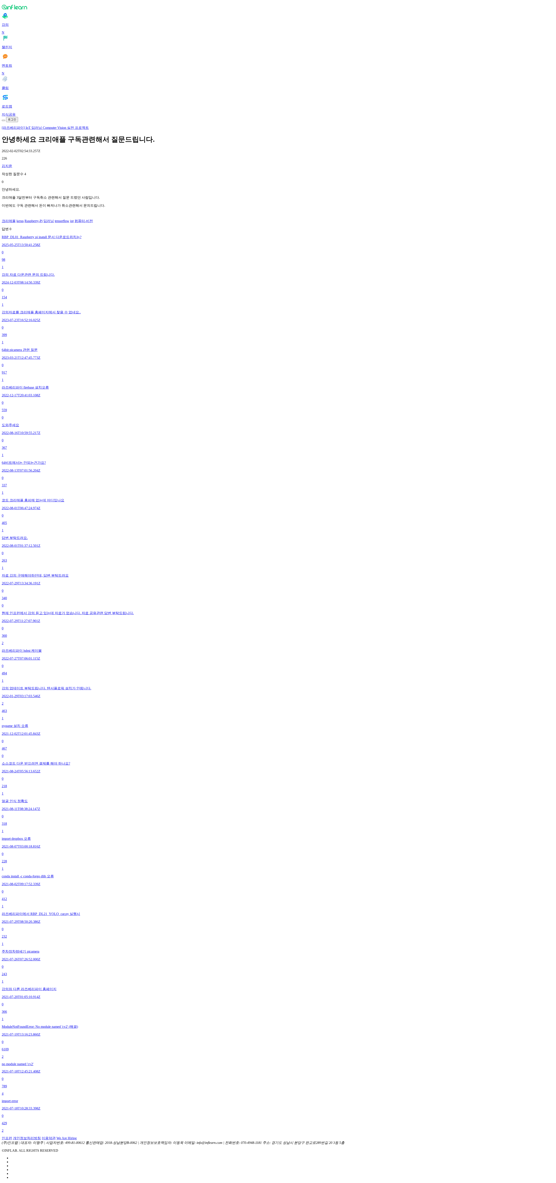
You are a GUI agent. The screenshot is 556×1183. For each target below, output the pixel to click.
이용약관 (49, 1138)
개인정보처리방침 (27, 1138)
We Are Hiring (66, 1138)
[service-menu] (3, 120)
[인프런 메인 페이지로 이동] (278, 7)
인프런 (7, 1138)
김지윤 (7, 166)
